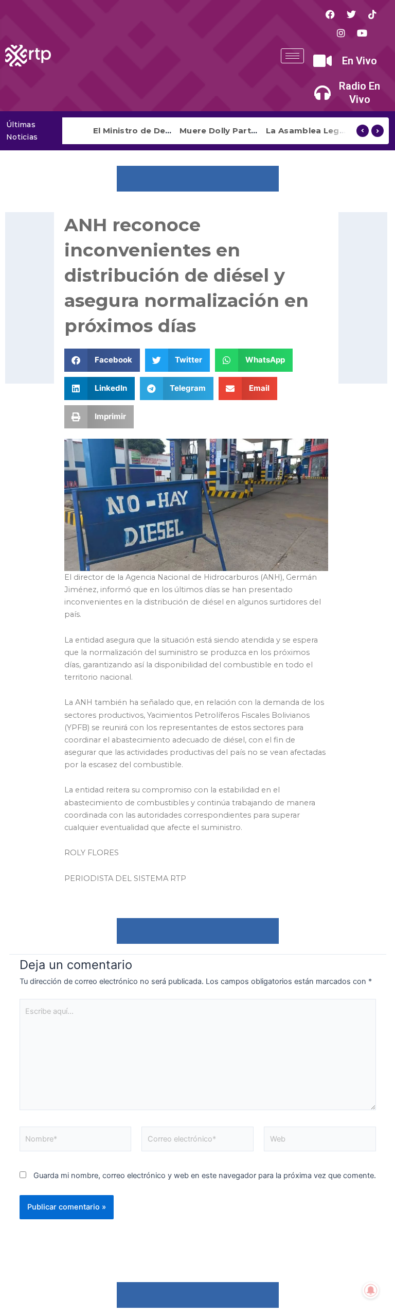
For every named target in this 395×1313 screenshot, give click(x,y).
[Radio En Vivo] (322, 92)
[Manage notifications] (371, 1290)
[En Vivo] (322, 61)
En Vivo (359, 61)
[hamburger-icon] (292, 55)
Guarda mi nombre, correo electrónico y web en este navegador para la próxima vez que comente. (204, 1175)
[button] (102, 360)
